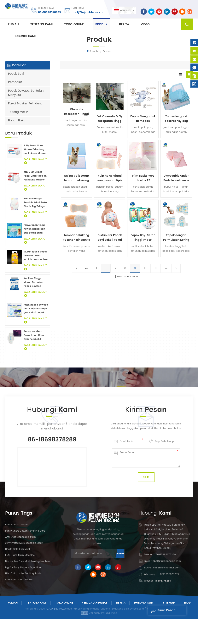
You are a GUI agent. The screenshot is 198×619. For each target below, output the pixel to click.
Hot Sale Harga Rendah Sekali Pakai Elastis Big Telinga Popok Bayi (35, 202)
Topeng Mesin (18, 112)
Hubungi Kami (144, 602)
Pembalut (15, 82)
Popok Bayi (16, 73)
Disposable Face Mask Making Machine (27, 561)
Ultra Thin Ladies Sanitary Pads (23, 573)
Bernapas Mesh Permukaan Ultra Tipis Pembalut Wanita (34, 335)
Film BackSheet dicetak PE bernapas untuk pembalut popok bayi (143, 178)
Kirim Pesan (166, 610)
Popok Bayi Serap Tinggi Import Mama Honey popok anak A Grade (143, 237)
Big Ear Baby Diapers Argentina (23, 567)
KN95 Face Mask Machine (20, 555)
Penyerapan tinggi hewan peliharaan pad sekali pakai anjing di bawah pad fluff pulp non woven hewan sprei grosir (36, 229)
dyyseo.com (137, 609)
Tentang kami (41, 24)
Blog (187, 602)
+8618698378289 (168, 574)
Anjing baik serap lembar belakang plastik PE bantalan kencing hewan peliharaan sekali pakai (76, 178)
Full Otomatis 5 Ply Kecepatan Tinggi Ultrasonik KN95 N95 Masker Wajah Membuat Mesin (109, 118)
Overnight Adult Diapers (18, 580)
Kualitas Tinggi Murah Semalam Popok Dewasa (34, 282)
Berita (124, 24)
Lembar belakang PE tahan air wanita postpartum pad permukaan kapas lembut (76, 237)
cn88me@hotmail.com (166, 568)
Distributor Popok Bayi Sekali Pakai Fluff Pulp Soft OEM (110, 237)
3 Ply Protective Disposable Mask (24, 543)
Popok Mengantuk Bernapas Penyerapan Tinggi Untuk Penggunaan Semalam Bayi (143, 118)
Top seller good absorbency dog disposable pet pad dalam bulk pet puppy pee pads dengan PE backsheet (176, 118)
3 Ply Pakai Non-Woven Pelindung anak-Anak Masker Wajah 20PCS (35, 149)
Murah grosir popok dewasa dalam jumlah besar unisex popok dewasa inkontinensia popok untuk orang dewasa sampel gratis (36, 256)
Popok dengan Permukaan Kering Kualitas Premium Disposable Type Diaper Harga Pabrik (176, 237)
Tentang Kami (36, 602)
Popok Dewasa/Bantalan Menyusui (26, 92)
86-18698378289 (49, 12)
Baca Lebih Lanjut (76, 134)
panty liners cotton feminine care (25, 531)
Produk (101, 24)
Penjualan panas (95, 602)
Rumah (13, 24)
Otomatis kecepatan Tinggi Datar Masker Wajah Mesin (76, 111)
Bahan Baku (16, 120)
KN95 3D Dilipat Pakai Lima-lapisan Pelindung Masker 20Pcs (35, 176)
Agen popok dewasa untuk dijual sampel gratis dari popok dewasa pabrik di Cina (36, 309)
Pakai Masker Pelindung (25, 103)
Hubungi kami (25, 36)
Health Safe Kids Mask (17, 549)
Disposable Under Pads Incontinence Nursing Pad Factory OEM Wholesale (176, 178)
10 (145, 268)
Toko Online (74, 24)
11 (156, 268)
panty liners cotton (16, 525)
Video (145, 24)
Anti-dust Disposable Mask (20, 537)
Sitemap (169, 602)
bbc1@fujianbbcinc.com (88, 12)
